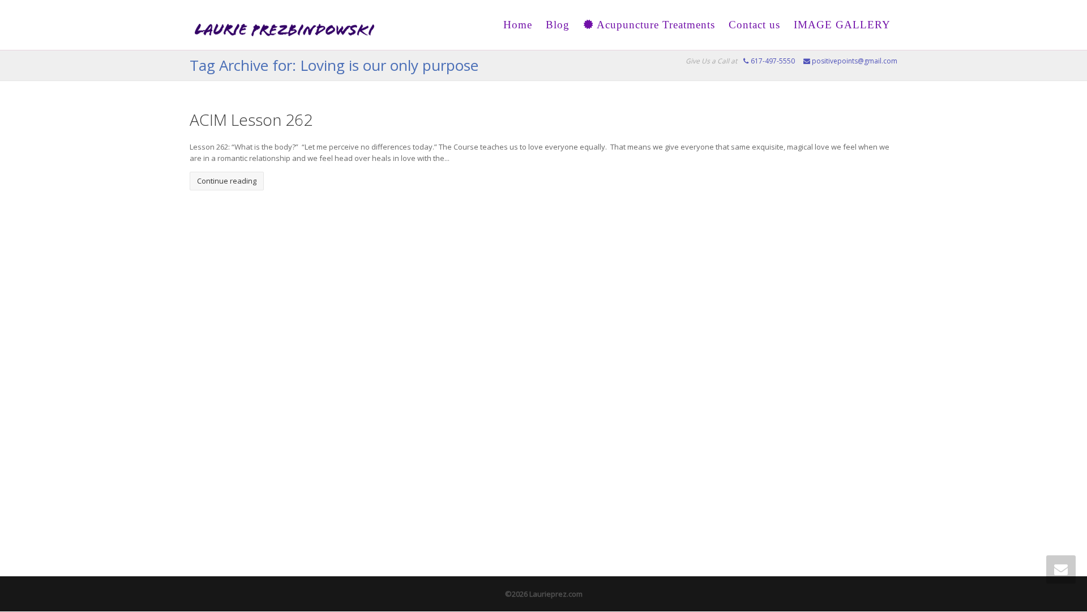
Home (517, 25)
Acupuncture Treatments (654, 25)
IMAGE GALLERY (842, 25)
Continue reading (226, 181)
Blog (558, 25)
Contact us (754, 25)
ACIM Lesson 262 (251, 119)
